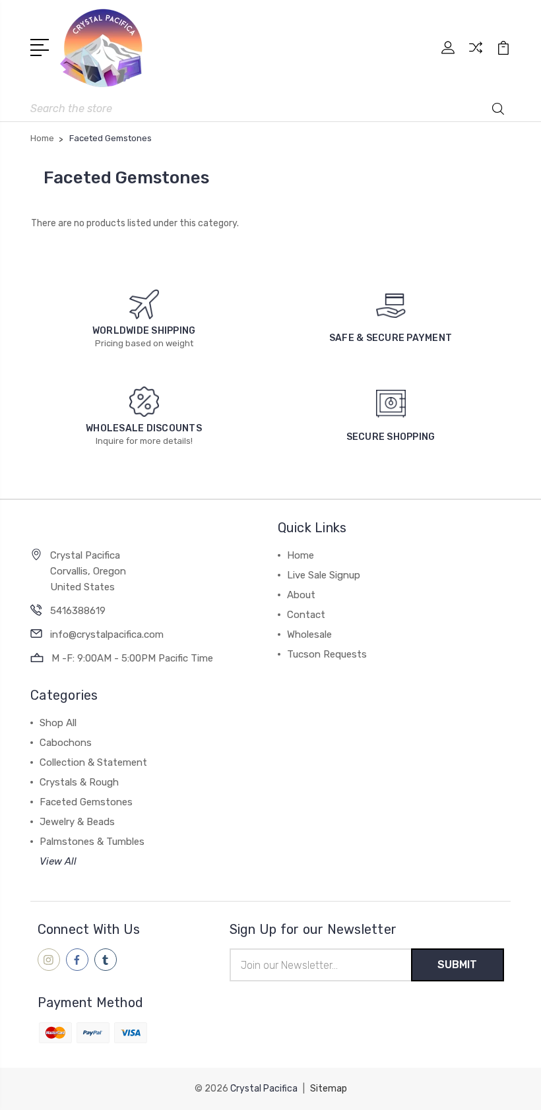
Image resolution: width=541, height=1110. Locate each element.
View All (58, 861)
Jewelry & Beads (77, 822)
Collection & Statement (93, 762)
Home (300, 555)
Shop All (58, 723)
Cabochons (66, 743)
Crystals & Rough (79, 782)
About (301, 595)
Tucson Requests (327, 654)
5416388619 (78, 611)
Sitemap (328, 1088)
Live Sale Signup (323, 575)
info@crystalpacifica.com (107, 634)
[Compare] (475, 55)
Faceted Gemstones (86, 802)
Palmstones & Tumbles (92, 842)
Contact (306, 615)
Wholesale (309, 634)
